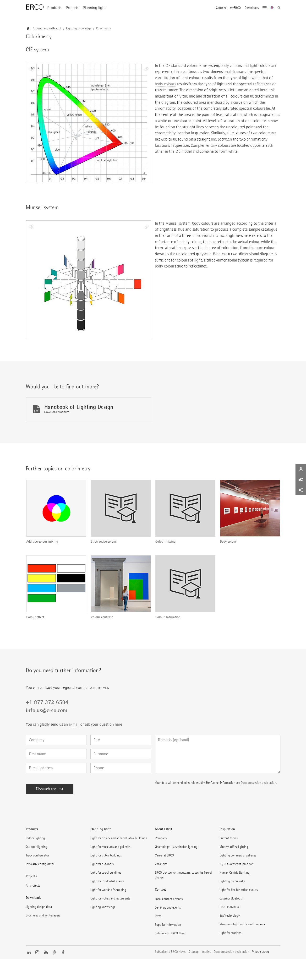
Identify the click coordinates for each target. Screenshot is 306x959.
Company (161, 838)
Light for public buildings (106, 855)
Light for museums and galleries (110, 847)
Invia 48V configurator (40, 864)
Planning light (94, 7)
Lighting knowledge (102, 907)
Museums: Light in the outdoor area (242, 924)
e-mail (74, 724)
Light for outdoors (102, 864)
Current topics (228, 838)
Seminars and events (168, 907)
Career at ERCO (164, 855)
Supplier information (168, 925)
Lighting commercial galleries (237, 855)
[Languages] (272, 8)
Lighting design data (39, 907)
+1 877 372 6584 (47, 702)
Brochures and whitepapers (43, 915)
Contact (221, 8)
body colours (165, 84)
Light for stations (230, 933)
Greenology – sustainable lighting (176, 847)
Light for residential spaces (107, 881)
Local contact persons (169, 899)
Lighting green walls (232, 881)
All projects (33, 885)
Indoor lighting (35, 838)
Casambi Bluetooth (231, 898)
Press (158, 916)
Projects (72, 7)
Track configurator (37, 855)
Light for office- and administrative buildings (118, 838)
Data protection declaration (258, 783)
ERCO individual (229, 907)
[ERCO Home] (35, 7)
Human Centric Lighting (234, 873)
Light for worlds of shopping (108, 890)
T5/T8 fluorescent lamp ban (236, 864)
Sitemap (193, 952)
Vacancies (161, 864)
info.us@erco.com (46, 710)
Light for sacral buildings (105, 873)
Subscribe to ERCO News (170, 933)
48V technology (229, 916)
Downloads (252, 8)
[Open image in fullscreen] (88, 122)
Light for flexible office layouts (238, 890)
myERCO (235, 8)
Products (54, 7)
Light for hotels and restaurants (110, 898)
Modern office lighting (233, 847)
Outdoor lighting (36, 847)
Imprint (206, 952)
